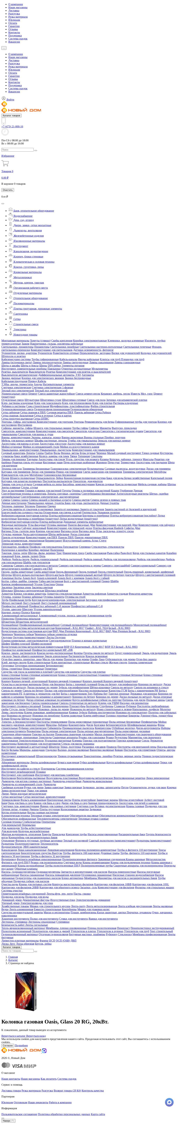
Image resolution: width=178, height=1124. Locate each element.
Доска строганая (80, 534)
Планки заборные (32, 596)
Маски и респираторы (57, 912)
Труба (4, 599)
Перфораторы (149, 721)
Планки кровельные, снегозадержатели (24, 640)
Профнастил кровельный (16, 649)
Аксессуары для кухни (53, 443)
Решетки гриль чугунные (27, 462)
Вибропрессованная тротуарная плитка (24, 515)
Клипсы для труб (110, 359)
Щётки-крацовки (100, 687)
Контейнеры (69, 909)
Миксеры (51, 724)
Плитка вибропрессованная (65, 515)
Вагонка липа (87, 531)
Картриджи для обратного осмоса (59, 887)
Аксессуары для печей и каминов (139, 803)
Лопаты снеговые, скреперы (64, 493)
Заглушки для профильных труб (105, 599)
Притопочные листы (59, 799)
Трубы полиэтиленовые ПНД (62, 865)
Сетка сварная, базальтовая (17, 415)
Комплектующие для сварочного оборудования (143, 734)
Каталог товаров (11, 115)
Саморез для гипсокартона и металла (36, 565)
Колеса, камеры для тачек (54, 456)
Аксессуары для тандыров (151, 462)
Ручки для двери (34, 787)
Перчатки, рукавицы (139, 912)
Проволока (7, 618)
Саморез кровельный (143, 565)
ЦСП (52, 940)
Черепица (7, 634)
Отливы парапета (53, 596)
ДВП (73, 940)
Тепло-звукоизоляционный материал (23, 928)
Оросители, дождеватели (88, 481)
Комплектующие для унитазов (55, 421)
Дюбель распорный (70, 559)
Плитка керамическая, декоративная (22, 540)
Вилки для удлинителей (125, 353)
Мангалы (148, 459)
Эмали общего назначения (28, 656)
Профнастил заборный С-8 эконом (49, 606)
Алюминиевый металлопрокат (19, 615)
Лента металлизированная (101, 906)
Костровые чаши (53, 462)
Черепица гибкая (24, 634)
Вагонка (6, 531)
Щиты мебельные (58, 534)
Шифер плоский (20, 643)
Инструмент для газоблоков (17, 774)
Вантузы (57, 853)
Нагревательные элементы (58, 384)
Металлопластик (156, 859)
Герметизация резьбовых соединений (23, 893)
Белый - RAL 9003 (119, 628)
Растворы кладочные (125, 403)
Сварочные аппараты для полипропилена (138, 865)
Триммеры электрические (138, 471)
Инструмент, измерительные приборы (24, 368)
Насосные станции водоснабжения (133, 874)
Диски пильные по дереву (42, 687)
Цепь (42, 556)
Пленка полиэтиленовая (101, 928)
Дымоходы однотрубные (67, 781)
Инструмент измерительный (18, 756)
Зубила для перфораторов (74, 687)
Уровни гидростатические (157, 756)
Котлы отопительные (14, 812)
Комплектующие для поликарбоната (111, 624)
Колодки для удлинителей (156, 353)
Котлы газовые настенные (42, 812)
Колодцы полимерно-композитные (95, 849)
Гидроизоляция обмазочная (86, 409)
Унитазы (79, 421)
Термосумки (128, 462)
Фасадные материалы (14, 524)
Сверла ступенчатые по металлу (78, 703)
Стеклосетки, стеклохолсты (107, 546)
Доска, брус (8, 943)
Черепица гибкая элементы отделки (55, 634)
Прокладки (58, 834)
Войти (10, 99)
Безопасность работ (13, 924)
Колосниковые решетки (75, 809)
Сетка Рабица (103, 412)
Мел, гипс (147, 393)
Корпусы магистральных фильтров (73, 884)
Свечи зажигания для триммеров (102, 471)
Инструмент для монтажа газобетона (57, 774)
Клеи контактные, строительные (70, 662)
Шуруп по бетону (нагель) (119, 574)
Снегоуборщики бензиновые (99, 493)
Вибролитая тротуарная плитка (20, 521)
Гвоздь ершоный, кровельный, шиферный (149, 571)
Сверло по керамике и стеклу (151, 687)
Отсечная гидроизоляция (53, 934)
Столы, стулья (29, 487)
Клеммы (77, 740)
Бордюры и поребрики (95, 515)
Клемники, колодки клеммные (126, 340)
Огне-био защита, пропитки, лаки (21, 659)
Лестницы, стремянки (14, 921)
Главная (13, 956)
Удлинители (45, 353)
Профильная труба (20, 599)
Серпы (40, 453)
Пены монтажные (33, 668)
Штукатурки (32, 399)
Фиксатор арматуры (140, 593)
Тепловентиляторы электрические (57, 818)
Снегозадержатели (60, 640)
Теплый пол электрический (17, 390)
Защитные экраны (107, 799)
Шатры (171, 484)
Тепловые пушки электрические (50, 815)
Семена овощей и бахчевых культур (50, 499)
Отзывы (13, 29)
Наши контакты (10, 1078)
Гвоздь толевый (88, 571)
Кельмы (14, 749)
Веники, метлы (70, 453)
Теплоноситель (49, 843)
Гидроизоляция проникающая (52, 409)
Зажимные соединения (112, 859)
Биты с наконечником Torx (77, 693)
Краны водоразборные (31, 865)
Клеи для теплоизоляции (77, 403)
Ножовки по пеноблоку (46, 715)
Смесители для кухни (87, 431)
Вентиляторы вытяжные (31, 778)
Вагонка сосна (69, 531)
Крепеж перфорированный (17, 584)
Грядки (51, 506)
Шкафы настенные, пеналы (50, 440)
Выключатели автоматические (19, 374)
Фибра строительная (102, 406)
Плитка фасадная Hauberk (108, 528)
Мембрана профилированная (149, 934)
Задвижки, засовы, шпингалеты (101, 787)
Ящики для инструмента (103, 918)
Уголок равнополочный (48, 609)
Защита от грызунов (92, 509)
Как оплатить (49, 1078)
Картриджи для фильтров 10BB (113, 884)
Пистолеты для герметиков (140, 749)
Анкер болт (29, 578)
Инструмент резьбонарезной (18, 771)
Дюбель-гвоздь (20, 559)
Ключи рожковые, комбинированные (46, 712)
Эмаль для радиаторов (155, 653)
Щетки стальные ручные (36, 718)
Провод (33, 381)
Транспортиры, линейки (98, 756)
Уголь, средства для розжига (82, 459)
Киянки (73, 712)
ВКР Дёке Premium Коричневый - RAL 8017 (78, 631)
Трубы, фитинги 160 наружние (81, 853)
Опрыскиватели (45, 478)
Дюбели (6, 559)
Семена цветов (81, 499)
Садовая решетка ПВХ (60, 412)
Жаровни (101, 462)
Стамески (120, 706)
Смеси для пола (96, 399)
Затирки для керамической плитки (126, 399)
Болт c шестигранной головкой (82, 581)
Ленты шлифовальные (43, 762)
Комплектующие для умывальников (93, 449)
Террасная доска (11, 528)
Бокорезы (134, 715)
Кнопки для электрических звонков (43, 378)
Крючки (171, 787)
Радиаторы (7, 843)
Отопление (8, 840)
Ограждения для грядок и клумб (62, 512)
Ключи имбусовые (94, 715)
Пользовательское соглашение (19, 1114)
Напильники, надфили (145, 709)
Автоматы (88, 374)
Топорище (84, 456)
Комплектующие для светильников (51, 349)
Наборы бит (100, 693)
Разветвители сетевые (66, 353)
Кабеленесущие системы (16, 359)
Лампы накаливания (101, 362)
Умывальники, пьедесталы (55, 449)
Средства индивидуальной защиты (22, 912)
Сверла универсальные (45, 703)
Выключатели (37, 371)
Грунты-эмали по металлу (98, 653)
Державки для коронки (143, 693)
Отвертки (32, 709)
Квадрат (35, 612)
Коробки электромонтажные (90, 340)
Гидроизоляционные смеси (17, 409)
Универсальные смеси (14, 393)
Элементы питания (73, 365)
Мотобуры (160, 471)
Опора (59, 584)
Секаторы (96, 456)
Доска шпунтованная (35, 534)
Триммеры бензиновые (36, 468)
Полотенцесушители (27, 843)
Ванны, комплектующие (16, 437)
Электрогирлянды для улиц (36, 903)
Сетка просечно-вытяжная (17, 418)
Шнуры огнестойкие (131, 799)
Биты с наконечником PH (143, 690)
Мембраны (91, 878)
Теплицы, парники (12, 506)
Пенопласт (123, 928)
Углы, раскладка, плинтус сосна (115, 531)
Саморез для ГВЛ (42, 568)
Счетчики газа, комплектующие (20, 806)
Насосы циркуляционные (103, 834)
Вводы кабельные (88, 359)
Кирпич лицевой (93, 681)
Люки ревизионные (157, 778)
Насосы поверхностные (122, 871)
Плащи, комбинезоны (84, 912)
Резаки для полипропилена (47, 862)
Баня (4, 803)
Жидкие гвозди (118, 662)
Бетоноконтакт (54, 665)
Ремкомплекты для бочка (99, 421)
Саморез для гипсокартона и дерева (80, 565)
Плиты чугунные (49, 809)
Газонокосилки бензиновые (60, 474)
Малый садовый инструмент (124, 453)
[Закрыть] (2, 203)
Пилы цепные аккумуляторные (95, 731)
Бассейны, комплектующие (79, 484)
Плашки (41, 771)
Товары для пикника (13, 459)
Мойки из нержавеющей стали (41, 446)
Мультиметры (100, 368)
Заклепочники (60, 706)
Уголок (38, 584)
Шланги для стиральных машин (52, 428)
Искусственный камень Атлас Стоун (84, 540)
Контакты (14, 32)
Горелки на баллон (43, 734)
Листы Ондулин (56, 637)
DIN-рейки (54, 365)
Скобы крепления (61, 340)
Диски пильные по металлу (135, 696)
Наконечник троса (73, 553)
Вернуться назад (36, 1035)
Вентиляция (8, 778)
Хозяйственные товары (15, 906)
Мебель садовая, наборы (152, 484)
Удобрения (126, 490)
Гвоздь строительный (110, 571)
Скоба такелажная (95, 553)
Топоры (46, 706)
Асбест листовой (154, 799)
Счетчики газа (85, 806)
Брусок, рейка (43, 943)
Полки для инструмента (44, 918)
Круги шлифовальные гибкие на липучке (97, 699)
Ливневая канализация (60, 849)
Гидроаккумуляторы (48, 871)
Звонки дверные (11, 378)
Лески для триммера (43, 471)
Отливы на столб (75, 596)
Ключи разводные (72, 715)
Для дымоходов (10, 828)
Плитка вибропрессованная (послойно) (133, 515)
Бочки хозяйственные (137, 478)
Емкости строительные (47, 909)
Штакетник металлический (32, 621)
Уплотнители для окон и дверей (51, 931)
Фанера (43, 940)
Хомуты (46, 834)
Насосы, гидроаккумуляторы (18, 871)
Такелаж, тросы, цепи (14, 553)
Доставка (13, 10)
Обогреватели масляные (84, 815)
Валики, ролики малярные (73, 749)
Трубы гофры (80, 428)
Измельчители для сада (15, 474)
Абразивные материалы (15, 762)
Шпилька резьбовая (56, 590)
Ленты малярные (163, 906)
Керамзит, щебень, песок (115, 393)
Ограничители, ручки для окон (147, 787)
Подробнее (21, 1045)
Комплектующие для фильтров (116, 887)
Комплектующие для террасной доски (69, 528)
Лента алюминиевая (21, 909)
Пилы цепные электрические (59, 731)
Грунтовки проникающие (30, 665)
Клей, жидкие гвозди (14, 662)
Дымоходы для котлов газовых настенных (26, 781)
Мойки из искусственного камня (79, 446)
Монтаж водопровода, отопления (21, 834)
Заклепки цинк (22, 587)
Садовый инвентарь (13, 453)
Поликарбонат (10, 624)
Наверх (7, 1120)
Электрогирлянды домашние (93, 899)
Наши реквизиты (38, 1102)
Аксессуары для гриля (51, 459)
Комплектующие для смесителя (55, 431)
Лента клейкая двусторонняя (135, 906)
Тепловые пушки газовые (93, 818)
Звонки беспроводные (78, 378)
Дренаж (138, 490)
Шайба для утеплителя (36, 562)
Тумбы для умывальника (82, 440)
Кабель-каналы (68, 359)
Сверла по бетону (33, 690)
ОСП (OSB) (63, 940)
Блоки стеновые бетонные (127, 674)
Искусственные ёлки (62, 899)
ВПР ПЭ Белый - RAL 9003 (121, 646)
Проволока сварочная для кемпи (74, 734)
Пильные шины (155, 699)
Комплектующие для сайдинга (156, 524)
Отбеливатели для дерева (120, 659)
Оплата (12, 23)
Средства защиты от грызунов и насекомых (27, 509)
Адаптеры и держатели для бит (41, 693)
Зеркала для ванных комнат (114, 440)
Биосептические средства (36, 853)
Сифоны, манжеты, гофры (17, 428)
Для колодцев (9, 831)
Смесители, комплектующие (18, 431)
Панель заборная (84, 412)
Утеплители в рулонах (110, 931)
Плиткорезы (48, 768)
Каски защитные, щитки (112, 912)
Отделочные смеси (12, 399)
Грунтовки (7, 665)
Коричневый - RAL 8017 (69, 628)
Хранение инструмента (15, 918)
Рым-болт (126, 553)
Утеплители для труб (136, 931)
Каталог (13, 960)
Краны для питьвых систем (35, 884)
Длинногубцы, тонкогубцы (156, 715)
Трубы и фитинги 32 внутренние (50, 856)
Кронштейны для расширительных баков (33, 837)
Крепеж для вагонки (48, 531)
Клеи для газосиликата (47, 403)
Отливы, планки (11, 596)
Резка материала (18, 16)
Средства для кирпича (66, 671)
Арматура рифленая (94, 593)
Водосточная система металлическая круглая (28, 628)
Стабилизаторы (31, 821)
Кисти (5, 749)
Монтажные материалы (15, 340)
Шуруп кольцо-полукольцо (29, 574)
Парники (41, 506)
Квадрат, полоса (11, 612)
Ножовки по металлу (19, 715)
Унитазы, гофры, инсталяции (19, 421)
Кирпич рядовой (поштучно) (120, 681)
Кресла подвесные (126, 484)
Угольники (7, 759)
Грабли (48, 453)
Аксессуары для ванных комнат (86, 443)
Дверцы (34, 809)
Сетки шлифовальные (146, 762)
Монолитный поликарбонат (150, 624)
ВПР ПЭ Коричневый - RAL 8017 (84, 646)
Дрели (89, 724)
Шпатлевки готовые (74, 399)
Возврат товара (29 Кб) (67, 1090)
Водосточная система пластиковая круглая (26, 631)
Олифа (94, 659)
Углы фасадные (37, 524)
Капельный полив (161, 478)
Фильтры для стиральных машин (154, 887)
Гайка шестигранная (51, 581)
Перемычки (29, 824)
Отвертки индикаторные (76, 368)
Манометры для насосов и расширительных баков (127, 878)
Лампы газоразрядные (127, 362)
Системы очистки (12, 890)
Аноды (38, 384)
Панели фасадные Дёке (81, 524)
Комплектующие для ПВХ (41, 537)
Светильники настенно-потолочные (101, 346)
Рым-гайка (113, 553)
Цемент (32, 393)
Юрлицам (14, 19)
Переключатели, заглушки (95, 353)
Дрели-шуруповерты (148, 728)
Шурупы (6, 574)
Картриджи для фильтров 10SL (150, 884)
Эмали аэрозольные (56, 656)
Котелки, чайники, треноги (126, 459)
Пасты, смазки (82, 893)
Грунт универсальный (128, 653)
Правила (111, 746)
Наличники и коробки (14, 549)
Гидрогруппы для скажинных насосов (38, 878)
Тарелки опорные (118, 693)
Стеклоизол (125, 934)
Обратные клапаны (26, 868)
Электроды (45, 737)
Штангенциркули (46, 756)
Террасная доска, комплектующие (21, 543)
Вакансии (14, 41)
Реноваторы (34, 731)
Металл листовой (11, 603)
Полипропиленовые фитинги (79, 859)
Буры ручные (88, 453)
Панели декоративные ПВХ (91, 537)
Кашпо (115, 490)
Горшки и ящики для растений (43, 490)
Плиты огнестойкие (84, 799)
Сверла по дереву (11, 690)
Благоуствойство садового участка (22, 512)
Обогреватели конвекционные (117, 815)
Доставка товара (11, 1090)
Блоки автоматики (72, 878)
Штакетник (8, 621)
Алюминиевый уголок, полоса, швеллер (63, 615)
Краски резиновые (97, 656)
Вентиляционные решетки (129, 778)
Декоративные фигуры (36, 899)
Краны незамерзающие (96, 862)
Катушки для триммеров (16, 471)
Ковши (119, 749)
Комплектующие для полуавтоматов (39, 743)
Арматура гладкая (117, 593)
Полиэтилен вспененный (16, 931)
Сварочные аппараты (65, 737)
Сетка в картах (63, 415)
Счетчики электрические (16, 387)
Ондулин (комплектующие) (29, 637)
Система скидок (17, 38)
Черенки (101, 453)
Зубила (83, 712)
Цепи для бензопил (53, 684)
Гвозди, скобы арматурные (17, 571)
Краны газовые (135, 806)
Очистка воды (9, 884)
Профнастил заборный (14, 606)
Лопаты (30, 453)
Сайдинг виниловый (33, 528)
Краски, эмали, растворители (18, 653)
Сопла (145, 740)
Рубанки (131, 706)
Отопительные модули (149, 815)
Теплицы (30, 506)
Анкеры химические (140, 662)
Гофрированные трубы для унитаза (136, 421)
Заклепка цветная (42, 587)
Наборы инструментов (101, 712)
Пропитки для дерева (76, 659)
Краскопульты (76, 724)
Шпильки (7, 590)
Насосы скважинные (32, 874)
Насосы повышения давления (62, 874)
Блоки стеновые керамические (39, 674)
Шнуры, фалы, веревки (42, 553)
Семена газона (19, 499)
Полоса (25, 612)
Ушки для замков (37, 790)
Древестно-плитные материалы (20, 940)
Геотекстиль (89, 512)
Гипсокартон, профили (15, 546)
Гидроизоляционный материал (19, 934)
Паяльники (54, 368)
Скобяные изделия (12, 787)
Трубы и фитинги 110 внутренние (137, 849)
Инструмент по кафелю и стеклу (20, 768)
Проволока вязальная (27, 618)
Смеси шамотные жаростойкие (56, 393)
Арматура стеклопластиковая (64, 593)
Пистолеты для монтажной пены (136, 746)
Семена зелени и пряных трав (108, 499)
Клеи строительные (39, 662)
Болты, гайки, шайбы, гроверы (19, 581)
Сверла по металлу (122, 687)
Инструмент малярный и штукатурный (24, 746)
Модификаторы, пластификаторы (70, 406)
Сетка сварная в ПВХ (33, 412)
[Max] (44, 1052)
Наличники (57, 549)
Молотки (165, 709)
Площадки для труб (132, 359)
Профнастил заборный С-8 (87, 606)
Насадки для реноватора (134, 703)
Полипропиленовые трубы (97, 865)
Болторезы (92, 706)
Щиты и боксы (30, 365)
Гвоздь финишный (67, 571)
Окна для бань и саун (20, 803)
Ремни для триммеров (69, 471)
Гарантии (14, 26)
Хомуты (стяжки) (40, 340)
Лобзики (63, 724)
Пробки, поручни (114, 437)
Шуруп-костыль (54, 574)
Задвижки (95, 809)
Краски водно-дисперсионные (55, 653)
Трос (59, 553)
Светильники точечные (137, 346)
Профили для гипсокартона (46, 546)
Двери (5, 793)
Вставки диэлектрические (110, 806)
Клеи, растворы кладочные (17, 403)
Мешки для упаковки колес (93, 909)
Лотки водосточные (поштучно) (79, 518)
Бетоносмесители (116, 724)
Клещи (5, 718)
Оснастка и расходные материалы (21, 684)
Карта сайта (98, 1114)
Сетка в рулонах (43, 415)
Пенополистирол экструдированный (152, 928)
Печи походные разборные (79, 462)
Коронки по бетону (83, 696)
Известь (135, 393)
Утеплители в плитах (83, 931)
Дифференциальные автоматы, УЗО (59, 374)
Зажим (25, 343)
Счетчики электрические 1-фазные (52, 387)
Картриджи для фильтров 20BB (20, 887)
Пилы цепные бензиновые (124, 721)
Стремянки (63, 921)
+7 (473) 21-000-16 (12, 126)
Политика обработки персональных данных (64, 1114)
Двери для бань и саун (74, 803)
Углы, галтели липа (23, 531)
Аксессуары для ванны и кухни (20, 443)
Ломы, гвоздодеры (12, 712)
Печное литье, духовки (15, 809)
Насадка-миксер (166, 746)
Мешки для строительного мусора (50, 906)
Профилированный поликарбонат (39, 624)
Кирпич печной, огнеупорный (29, 681)
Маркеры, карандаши (32, 749)
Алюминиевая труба (99, 615)
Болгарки (99, 724)
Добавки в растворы (13, 406)
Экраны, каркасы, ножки (46, 437)
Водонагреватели (11, 846)
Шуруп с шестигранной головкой (155, 574)
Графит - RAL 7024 (96, 628)
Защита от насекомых (67, 509)
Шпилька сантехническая (29, 590)
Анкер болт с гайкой (97, 578)
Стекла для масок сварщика (77, 743)
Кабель (42, 381)
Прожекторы (42, 346)
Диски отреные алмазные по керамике (49, 699)
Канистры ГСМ (118, 690)
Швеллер (27, 609)
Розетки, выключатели (14, 371)
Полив (5, 478)
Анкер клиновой (47, 578)
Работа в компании (60, 1102)
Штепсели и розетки (13, 356)
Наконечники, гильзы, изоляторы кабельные (56, 343)
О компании (15, 4)
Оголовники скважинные (96, 874)
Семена (5, 499)
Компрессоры (103, 728)
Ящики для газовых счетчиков (58, 806)
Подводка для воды (13, 896)
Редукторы (121, 737)
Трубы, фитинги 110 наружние (138, 853)
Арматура (7, 593)
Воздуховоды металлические (96, 778)
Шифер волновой (41, 643)
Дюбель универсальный (44, 559)
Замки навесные (54, 787)
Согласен (8, 1045)
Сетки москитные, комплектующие (44, 796)
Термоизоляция (10, 799)
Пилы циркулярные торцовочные (88, 721)
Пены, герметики (11, 668)
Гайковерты (54, 728)
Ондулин (6, 637)
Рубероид (111, 934)
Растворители (76, 656)
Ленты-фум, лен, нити (59, 893)
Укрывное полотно (108, 512)
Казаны (104, 459)
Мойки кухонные (11, 446)
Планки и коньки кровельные (89, 640)
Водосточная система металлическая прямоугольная (32, 646)
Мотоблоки (36, 474)
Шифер (5, 643)
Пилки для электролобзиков (61, 690)
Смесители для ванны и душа (35, 434)
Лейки (59, 478)
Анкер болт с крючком (71, 578)
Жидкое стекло (99, 662)
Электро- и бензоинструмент (18, 721)
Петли (125, 787)
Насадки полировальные (93, 690)
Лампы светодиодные (75, 362)
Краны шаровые (135, 859)
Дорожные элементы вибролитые (83, 521)
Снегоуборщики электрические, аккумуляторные (50, 496)
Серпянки (85, 546)
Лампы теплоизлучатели (47, 362)
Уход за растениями (13, 490)
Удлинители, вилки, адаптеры (19, 353)
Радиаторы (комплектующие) (153, 840)
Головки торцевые (117, 715)
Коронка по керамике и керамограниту (48, 696)
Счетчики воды (72, 862)
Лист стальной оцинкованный (59, 603)
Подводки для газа (156, 806)
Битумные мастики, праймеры (87, 934)
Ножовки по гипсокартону (132, 712)
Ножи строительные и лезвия (114, 709)
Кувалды (15, 718)
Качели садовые (105, 484)
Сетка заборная (10, 412)
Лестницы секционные (42, 921)
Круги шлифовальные (119, 762)
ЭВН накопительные (35, 846)
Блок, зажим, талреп (27, 556)
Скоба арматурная (44, 571)
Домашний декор (11, 899)
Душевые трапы (110, 853)
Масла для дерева (52, 659)
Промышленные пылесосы (78, 728)
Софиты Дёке (132, 528)
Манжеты (105, 428)
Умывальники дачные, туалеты (46, 503)
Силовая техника (11, 821)
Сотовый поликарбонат (74, 624)
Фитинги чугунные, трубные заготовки (39, 840)
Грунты (66, 490)
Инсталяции (25, 424)
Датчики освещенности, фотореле (93, 349)
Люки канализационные (32, 849)
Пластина (49, 584)
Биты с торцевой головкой (82, 684)
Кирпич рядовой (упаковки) (65, 681)
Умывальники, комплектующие (20, 449)
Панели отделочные (13, 537)
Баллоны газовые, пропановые (19, 737)
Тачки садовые (150, 453)
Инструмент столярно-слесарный (21, 706)
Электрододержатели (31, 740)
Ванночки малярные (102, 749)
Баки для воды (115, 478)
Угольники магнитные (57, 740)
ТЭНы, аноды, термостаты (17, 384)
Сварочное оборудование (16, 734)
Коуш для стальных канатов (149, 553)
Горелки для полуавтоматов (99, 740)
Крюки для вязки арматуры (30, 593)
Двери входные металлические (28, 793)
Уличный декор (10, 903)
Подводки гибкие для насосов (31, 881)
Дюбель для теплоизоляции (119, 559)
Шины (43, 365)
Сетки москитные (12, 796)
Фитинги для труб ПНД (15, 862)
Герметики (51, 668)
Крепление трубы (76, 834)
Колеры (78, 653)
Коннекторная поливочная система (85, 478)
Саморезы (7, 565)
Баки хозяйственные (26, 456)
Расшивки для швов (94, 746)
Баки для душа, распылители (82, 503)
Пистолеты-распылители (57, 481)
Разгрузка (14, 13)
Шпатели (54, 746)
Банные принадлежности (103, 803)
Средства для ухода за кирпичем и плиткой (27, 671)
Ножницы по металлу (83, 709)
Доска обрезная (25, 943)
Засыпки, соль (88, 887)
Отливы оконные (57, 524)
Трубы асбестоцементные (36, 828)
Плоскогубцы (77, 706)
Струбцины (106, 706)
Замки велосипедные (13, 790)
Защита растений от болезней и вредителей (130, 509)
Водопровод (8, 859)
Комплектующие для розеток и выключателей (83, 371)
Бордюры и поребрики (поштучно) (38, 518)
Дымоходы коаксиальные (97, 781)
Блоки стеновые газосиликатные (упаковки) (84, 674)
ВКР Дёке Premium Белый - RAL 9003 (128, 631)
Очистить (8, 190)
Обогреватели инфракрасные (18, 818)
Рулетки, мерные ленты (127, 756)
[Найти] (35, 150)
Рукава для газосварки (92, 737)
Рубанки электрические (33, 728)
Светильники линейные (64, 346)
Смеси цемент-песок (88, 393)
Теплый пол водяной (75, 840)
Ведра (5, 909)
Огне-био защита (146, 659)
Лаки (102, 659)
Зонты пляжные (10, 487)
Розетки (50, 371)
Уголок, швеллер (11, 609)
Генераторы (48, 821)
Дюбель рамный (93, 559)
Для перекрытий (11, 824)
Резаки (110, 737)
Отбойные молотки (123, 728)
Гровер (106, 581)
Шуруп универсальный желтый (84, 574)
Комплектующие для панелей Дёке (117, 524)
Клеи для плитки (102, 403)
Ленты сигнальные (36, 924)
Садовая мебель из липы (47, 484)
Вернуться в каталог (13, 1035)
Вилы (57, 453)
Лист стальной (31, 603)
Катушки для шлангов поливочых (21, 481)
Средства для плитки (93, 671)
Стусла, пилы (17, 709)
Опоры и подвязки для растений (91, 490)
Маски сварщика (104, 734)
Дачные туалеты (109, 503)
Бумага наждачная (68, 762)
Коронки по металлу (150, 684)
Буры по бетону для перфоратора (117, 684)
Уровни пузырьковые (70, 756)
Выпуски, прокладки (124, 428)
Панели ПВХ (66, 537)
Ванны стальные (94, 437)
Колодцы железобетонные (33, 831)
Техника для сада (11, 468)
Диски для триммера (158, 468)
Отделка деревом (11, 534)
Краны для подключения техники (131, 862)
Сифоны (94, 428)
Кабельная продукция (14, 381)
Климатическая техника (15, 815)
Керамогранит (53, 540)
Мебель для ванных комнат (17, 440)
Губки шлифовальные (93, 762)
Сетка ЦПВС (41, 418)
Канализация (9, 849)
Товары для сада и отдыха (16, 484)
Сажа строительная (37, 406)
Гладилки (51, 749)
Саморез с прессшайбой (116, 565)
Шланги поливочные (22, 478)
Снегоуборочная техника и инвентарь (23, 493)
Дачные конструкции (14, 503)
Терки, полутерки (70, 746)
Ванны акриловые (73, 437)
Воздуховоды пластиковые (62, 778)
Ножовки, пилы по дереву (53, 709)
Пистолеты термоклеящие (52, 721)
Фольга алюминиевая (33, 799)
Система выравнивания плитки (75, 768)
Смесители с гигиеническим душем (121, 431)
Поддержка (15, 35)
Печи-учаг (114, 462)
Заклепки (7, 587)
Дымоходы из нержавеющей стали (21, 784)
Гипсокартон (70, 546)
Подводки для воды (37, 896)
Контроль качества (93, 1090)
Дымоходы (49, 784)
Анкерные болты (11, 578)
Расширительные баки (132, 834)
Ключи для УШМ (108, 703)
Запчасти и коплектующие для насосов (84, 871)
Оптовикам (20, 1102)
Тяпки (73, 456)
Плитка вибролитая (51, 521)
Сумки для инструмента (73, 918)
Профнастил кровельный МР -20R (52, 649)
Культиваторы (95, 468)
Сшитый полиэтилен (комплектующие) (112, 840)
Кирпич (6, 681)
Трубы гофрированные (45, 359)
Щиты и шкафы (10, 365)
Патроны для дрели (133, 699)
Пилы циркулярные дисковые (132, 731)
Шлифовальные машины (142, 724)
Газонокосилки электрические (69, 468)
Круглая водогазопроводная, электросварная (58, 599)
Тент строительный (161, 931)
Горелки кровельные (128, 740)
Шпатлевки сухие (50, 399)
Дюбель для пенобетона (150, 559)
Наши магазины (17, 7)
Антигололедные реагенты (132, 493)
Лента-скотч (78, 906)
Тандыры (32, 459)
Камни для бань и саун (47, 803)
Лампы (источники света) (16, 362)
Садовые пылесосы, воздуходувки (125, 468)
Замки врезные (73, 787)
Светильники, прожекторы (17, 346)
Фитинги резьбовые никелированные (39, 859)
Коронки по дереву (107, 696)
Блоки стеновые (11, 674)
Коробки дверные (39, 549)
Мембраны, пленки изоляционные (66, 928)
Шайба (114, 581)
